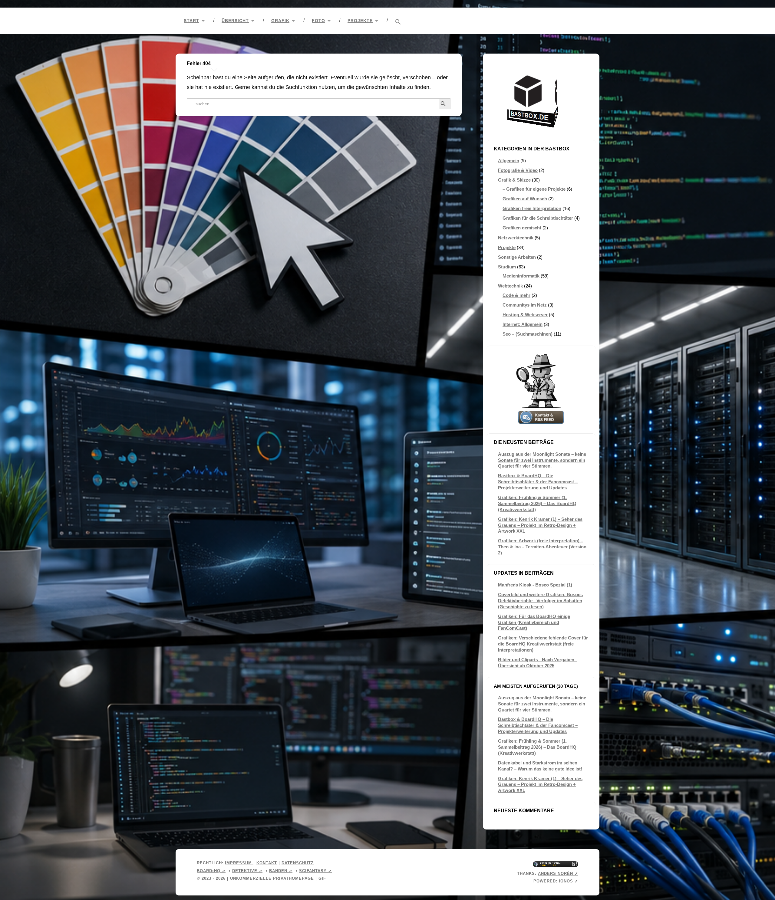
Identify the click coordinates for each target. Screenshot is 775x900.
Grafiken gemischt (522, 227)
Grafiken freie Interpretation (532, 208)
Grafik (280, 20)
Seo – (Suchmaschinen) (527, 334)
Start (191, 20)
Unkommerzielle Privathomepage (272, 878)
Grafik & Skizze (514, 179)
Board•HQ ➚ (211, 871)
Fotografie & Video (518, 170)
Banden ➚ (280, 871)
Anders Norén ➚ (558, 873)
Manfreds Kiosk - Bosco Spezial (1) (535, 584)
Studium (507, 266)
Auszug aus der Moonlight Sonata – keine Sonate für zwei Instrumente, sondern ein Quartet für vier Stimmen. (542, 460)
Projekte (360, 20)
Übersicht (235, 20)
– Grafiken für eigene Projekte (534, 189)
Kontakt (266, 863)
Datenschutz (298, 863)
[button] (398, 22)
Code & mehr (516, 295)
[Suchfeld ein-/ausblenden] (589, 21)
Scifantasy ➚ (315, 871)
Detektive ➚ (247, 871)
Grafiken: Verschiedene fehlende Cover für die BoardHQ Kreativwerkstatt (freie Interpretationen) (543, 643)
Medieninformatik (521, 275)
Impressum (239, 863)
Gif (322, 878)
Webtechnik (510, 285)
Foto (318, 20)
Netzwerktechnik (515, 237)
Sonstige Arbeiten (517, 257)
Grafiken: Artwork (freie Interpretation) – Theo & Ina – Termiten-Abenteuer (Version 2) (542, 546)
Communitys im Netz (525, 304)
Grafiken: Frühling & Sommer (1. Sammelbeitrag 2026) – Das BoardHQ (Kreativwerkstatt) (537, 503)
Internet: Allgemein (522, 324)
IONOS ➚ (568, 881)
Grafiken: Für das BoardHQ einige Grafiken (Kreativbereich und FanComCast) (534, 622)
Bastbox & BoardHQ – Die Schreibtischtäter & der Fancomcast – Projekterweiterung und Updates (538, 481)
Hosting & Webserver (525, 314)
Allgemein (508, 160)
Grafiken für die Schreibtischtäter (538, 218)
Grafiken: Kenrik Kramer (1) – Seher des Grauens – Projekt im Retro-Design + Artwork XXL (540, 525)
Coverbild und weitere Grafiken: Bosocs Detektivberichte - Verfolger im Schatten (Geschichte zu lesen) (540, 600)
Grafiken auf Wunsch (525, 198)
